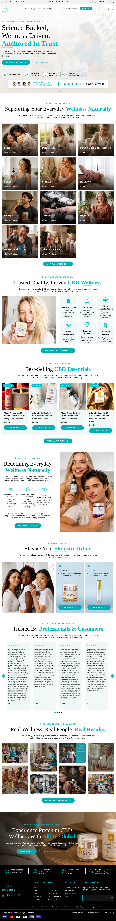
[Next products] (112, 587)
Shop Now (14, 428)
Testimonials (69, 890)
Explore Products (52, 851)
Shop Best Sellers (14, 62)
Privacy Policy (77, 913)
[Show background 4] (60, 91)
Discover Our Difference (56, 350)
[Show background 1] (55, 91)
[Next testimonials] (112, 676)
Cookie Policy (109, 913)
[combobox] (86, 8)
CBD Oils (51, 887)
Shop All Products (54, 897)
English (86, 8)
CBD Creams (52, 893)
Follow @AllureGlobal (56, 800)
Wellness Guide (70, 893)
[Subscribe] (112, 897)
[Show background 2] (57, 91)
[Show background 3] (58, 91)
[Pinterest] (19, 895)
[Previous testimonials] (3, 676)
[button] (52, 8)
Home (36, 887)
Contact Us (38, 897)
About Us (37, 900)
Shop (35, 890)
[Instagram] (3, 895)
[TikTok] (13, 895)
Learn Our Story (26, 526)
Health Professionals (72, 887)
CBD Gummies (53, 890)
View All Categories (56, 264)
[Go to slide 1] (55, 712)
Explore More (43, 62)
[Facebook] (8, 895)
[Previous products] (57, 587)
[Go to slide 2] (57, 712)
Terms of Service (93, 913)
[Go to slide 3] (59, 712)
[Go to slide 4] (61, 712)
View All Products (56, 441)
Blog (35, 893)
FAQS (67, 897)
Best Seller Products (55, 900)
